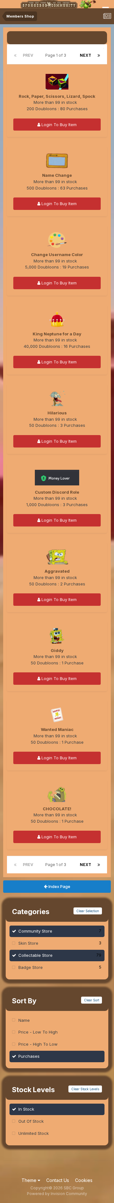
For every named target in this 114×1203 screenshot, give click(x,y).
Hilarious (57, 412)
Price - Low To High (38, 1032)
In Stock (26, 1109)
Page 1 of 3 (56, 55)
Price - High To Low (38, 1044)
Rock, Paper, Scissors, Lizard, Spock (57, 96)
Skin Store (59, 943)
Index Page (59, 886)
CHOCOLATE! (57, 808)
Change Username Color (57, 254)
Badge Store (59, 967)
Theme (30, 1180)
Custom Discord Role (57, 492)
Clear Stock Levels (85, 1089)
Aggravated (57, 571)
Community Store (59, 931)
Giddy (57, 650)
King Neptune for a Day (57, 333)
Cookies (83, 1180)
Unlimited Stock (33, 1133)
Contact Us (57, 1180)
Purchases (29, 1056)
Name (24, 1020)
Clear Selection (87, 911)
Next (85, 55)
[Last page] (98, 55)
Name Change (57, 175)
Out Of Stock (31, 1121)
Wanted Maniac (57, 729)
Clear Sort (91, 1000)
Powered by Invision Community (57, 1193)
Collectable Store (59, 955)
